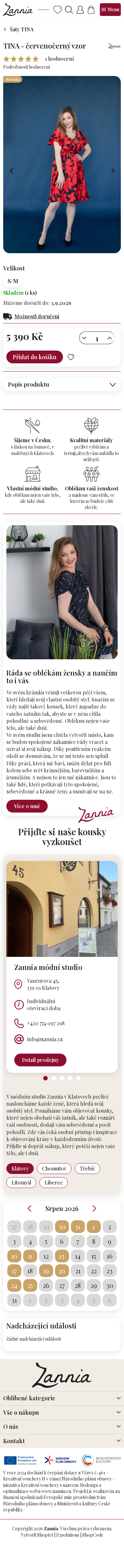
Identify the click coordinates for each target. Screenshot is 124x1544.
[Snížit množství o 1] (84, 338)
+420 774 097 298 (46, 1023)
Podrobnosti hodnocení (26, 67)
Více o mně (27, 806)
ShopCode (92, 1535)
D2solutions (67, 1535)
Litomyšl (21, 1182)
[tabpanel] (62, 967)
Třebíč (87, 1168)
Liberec (54, 1182)
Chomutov (54, 1168)
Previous (29, 1208)
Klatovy (20, 1168)
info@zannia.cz (45, 1039)
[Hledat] (68, 9)
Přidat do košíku (35, 357)
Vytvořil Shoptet (37, 1535)
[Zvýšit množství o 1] (109, 338)
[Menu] (110, 9)
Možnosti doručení (36, 316)
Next (94, 1208)
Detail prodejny (40, 1059)
